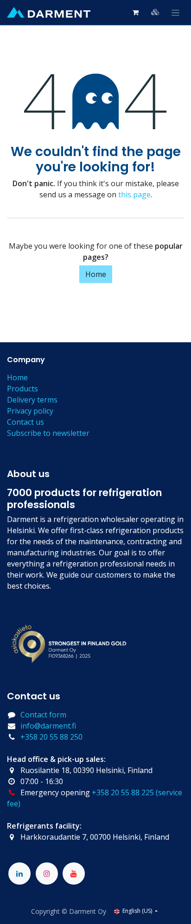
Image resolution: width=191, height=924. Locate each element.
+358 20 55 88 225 (123, 792)
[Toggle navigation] (175, 12)
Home (95, 274)
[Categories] (155, 12)
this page (134, 194)
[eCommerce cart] (135, 12)
